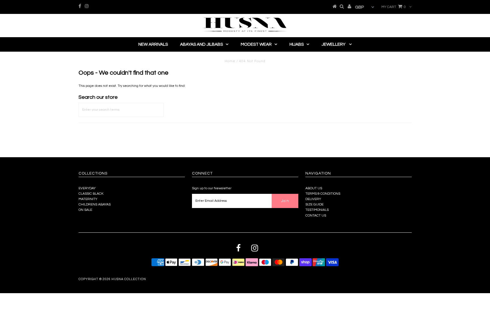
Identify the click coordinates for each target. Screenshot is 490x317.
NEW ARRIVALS (153, 44)
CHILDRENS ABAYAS (95, 204)
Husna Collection (128, 279)
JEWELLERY (334, 44)
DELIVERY (313, 199)
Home (230, 61)
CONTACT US (315, 215)
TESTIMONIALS (317, 210)
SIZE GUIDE (314, 204)
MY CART (393, 7)
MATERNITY (88, 199)
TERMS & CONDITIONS (322, 194)
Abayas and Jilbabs (201, 44)
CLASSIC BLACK (91, 194)
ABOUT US (313, 188)
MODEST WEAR (256, 44)
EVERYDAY (87, 188)
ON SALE (85, 210)
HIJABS (297, 44)
